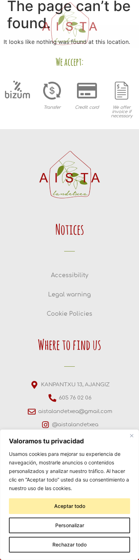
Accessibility (69, 275)
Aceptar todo (69, 506)
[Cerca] (131, 435)
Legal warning (69, 294)
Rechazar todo (69, 544)
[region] (69, 494)
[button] (12, 124)
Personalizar (69, 525)
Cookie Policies (69, 314)
